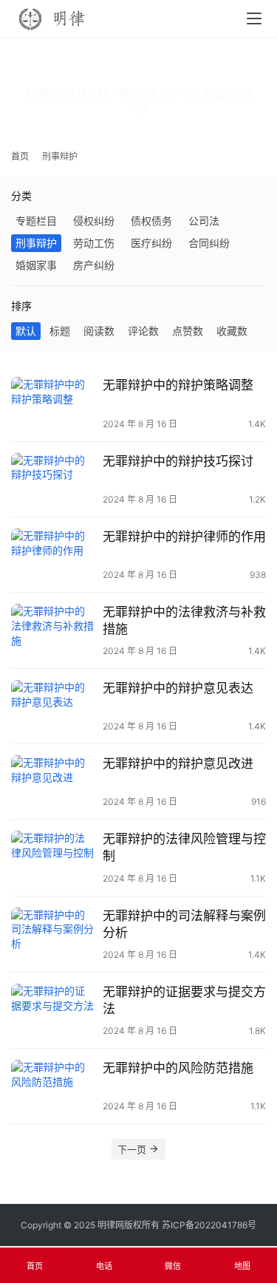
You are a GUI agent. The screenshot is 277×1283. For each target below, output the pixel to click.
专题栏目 (36, 220)
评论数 (143, 330)
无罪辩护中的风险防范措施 (178, 1068)
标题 (59, 330)
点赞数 (187, 330)
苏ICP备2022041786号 (209, 1225)
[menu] (254, 18)
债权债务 (151, 220)
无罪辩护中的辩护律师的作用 (184, 536)
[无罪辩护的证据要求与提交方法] (53, 1010)
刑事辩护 (36, 242)
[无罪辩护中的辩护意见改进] (53, 781)
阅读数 (98, 330)
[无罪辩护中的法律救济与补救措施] (53, 630)
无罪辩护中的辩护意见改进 (178, 763)
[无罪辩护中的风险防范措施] (53, 1086)
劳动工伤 (93, 242)
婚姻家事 (36, 265)
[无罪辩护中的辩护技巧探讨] (53, 479)
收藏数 (231, 330)
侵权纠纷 (93, 220)
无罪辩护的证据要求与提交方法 (184, 1000)
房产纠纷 (93, 265)
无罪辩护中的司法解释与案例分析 (184, 924)
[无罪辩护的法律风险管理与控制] (53, 857)
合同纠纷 (209, 242)
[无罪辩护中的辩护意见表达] (53, 706)
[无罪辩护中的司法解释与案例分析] (53, 934)
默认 (26, 330)
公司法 (203, 220)
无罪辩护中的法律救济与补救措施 (184, 620)
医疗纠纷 (151, 242)
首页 (20, 156)
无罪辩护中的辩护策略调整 (178, 385)
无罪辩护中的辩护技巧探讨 (178, 461)
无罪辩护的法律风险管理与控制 (184, 847)
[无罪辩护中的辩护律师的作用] (53, 554)
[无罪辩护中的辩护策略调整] (53, 403)
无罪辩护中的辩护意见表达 (178, 688)
